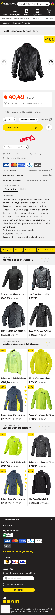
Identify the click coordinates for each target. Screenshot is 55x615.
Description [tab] (11, 189)
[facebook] (17, 601)
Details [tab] (23, 189)
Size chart (44, 119)
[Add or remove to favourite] (49, 127)
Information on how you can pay (18, 551)
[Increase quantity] (14, 119)
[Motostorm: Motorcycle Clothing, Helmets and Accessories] (9, 3)
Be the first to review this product (14, 147)
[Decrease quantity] (5, 119)
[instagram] (4, 601)
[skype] (12, 601)
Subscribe (18, 589)
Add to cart (14, 127)
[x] (8, 601)
